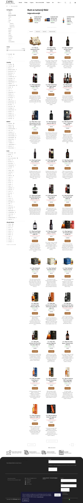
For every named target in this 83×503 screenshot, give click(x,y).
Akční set (10, 146)
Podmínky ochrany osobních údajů (14, 479)
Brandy (9, 28)
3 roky (10, 205)
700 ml (10, 224)
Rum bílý (10, 161)
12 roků (10, 173)
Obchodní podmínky (11, 478)
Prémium (11, 175)
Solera (10, 186)
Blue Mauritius (11, 71)
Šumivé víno (12, 25)
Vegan (10, 215)
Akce (10, 55)
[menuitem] (20, 2)
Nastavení (25, 500)
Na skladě (11, 54)
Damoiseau (11, 78)
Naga (10, 99)
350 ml (10, 234)
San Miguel (11, 108)
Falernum (10, 219)
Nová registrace (64, 492)
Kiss (9, 88)
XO (9, 168)
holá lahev (11, 123)
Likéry (9, 33)
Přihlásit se (52, 469)
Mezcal (9, 31)
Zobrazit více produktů (51, 27)
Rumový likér (11, 152)
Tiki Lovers (11, 116)
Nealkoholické (11, 210)
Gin (9, 18)
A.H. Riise (11, 64)
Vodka (9, 20)
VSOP (10, 179)
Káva (10, 196)
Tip (9, 59)
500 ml (10, 225)
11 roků (10, 191)
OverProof (11, 172)
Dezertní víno (12, 26)
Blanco (10, 159)
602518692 (28, 479)
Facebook (28, 482)
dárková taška (11, 148)
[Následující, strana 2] (72, 445)
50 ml (10, 227)
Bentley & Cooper (12, 69)
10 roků (10, 182)
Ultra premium (11, 165)
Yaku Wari (11, 118)
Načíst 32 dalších (52, 441)
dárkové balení (12, 137)
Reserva (10, 180)
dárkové (11, 125)
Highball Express (12, 81)
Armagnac (10, 36)
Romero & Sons (12, 102)
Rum (10, 156)
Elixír (10, 194)
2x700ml (10, 241)
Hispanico (10, 83)
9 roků (10, 198)
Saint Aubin (11, 106)
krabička (11, 126)
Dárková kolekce (12, 135)
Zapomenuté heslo (64, 494)
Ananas (10, 184)
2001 (10, 203)
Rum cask (10, 193)
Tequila (9, 16)
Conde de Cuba (12, 76)
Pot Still (10, 208)
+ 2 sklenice (11, 142)
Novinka (10, 57)
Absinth (9, 30)
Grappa (10, 35)
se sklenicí (10, 140)
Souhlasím (57, 495)
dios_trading (28, 484)
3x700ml (10, 240)
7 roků (10, 177)
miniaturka (11, 132)
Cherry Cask (11, 214)
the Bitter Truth (11, 115)
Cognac (9, 13)
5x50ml (10, 233)
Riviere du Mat (11, 101)
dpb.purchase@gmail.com (31, 478)
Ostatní (9, 40)
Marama (10, 94)
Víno (9, 21)
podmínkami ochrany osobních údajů (68, 465)
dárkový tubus (11, 139)
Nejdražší (44, 31)
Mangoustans (11, 92)
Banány (10, 154)
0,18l (10, 238)
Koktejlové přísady (12, 217)
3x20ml (10, 229)
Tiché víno (11, 23)
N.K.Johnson (11, 97)
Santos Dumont (12, 109)
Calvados (10, 38)
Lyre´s (10, 90)
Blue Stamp (11, 73)
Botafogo (10, 74)
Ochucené (11, 166)
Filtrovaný (11, 189)
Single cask (11, 187)
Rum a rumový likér (12, 15)
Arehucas (11, 66)
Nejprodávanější (52, 31)
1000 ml (10, 231)
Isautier (10, 87)
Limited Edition (12, 212)
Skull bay (10, 111)
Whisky (9, 11)
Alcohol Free (11, 207)
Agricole (10, 200)
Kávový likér (11, 163)
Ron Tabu (10, 104)
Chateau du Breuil (12, 85)
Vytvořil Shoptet (73, 499)
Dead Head (11, 80)
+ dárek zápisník (12, 144)
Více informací (40, 496)
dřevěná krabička (12, 128)
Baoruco (10, 67)
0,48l (10, 236)
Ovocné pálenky (11, 41)
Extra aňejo (11, 201)
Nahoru (32, 444)
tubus (10, 130)
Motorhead (11, 95)
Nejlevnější (38, 31)
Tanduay (10, 113)
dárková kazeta (12, 133)
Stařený (10, 170)
